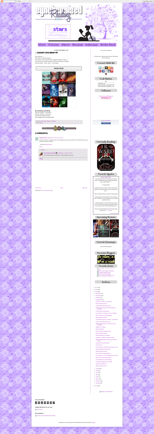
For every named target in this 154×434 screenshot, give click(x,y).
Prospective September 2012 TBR (104, 361)
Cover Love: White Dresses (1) (103, 321)
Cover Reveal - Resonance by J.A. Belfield (106, 313)
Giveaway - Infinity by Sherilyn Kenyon (105, 337)
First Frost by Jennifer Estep (102, 311)
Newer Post (38, 187)
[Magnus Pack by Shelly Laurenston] (106, 270)
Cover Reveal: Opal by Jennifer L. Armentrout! (107, 319)
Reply (40, 146)
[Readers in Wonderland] (105, 391)
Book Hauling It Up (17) (101, 366)
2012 (96, 291)
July (97, 370)
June (97, 372)
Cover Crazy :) (99, 345)
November (98, 295)
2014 (96, 287)
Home (61, 187)
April (97, 377)
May (97, 374)
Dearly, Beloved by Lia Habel (103, 335)
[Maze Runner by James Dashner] (105, 274)
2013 (96, 289)
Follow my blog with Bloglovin (106, 96)
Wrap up (41, 122)
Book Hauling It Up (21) (101, 303)
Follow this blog (106, 123)
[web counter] (39, 409)
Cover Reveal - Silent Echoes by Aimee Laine (107, 347)
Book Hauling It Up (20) (101, 317)
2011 (96, 385)
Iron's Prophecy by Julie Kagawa (103, 359)
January (98, 383)
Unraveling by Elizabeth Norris (103, 305)
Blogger (93, 422)
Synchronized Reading (45, 121)
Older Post (84, 187)
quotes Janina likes (106, 177)
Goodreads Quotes (114, 213)
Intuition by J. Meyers (101, 327)
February (98, 381)
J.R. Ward (109, 210)
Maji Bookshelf (43, 137)
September (99, 299)
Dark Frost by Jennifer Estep (102, 343)
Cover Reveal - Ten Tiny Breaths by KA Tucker (107, 355)
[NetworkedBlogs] (106, 120)
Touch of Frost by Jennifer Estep (103, 357)
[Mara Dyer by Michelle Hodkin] (105, 271)
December (98, 293)
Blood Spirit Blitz (100, 329)
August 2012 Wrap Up (101, 363)
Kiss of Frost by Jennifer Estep (103, 353)
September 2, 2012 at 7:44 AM (65, 153)
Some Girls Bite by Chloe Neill (103, 349)
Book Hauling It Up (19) (101, 333)
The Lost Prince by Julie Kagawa (104, 315)
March (97, 379)
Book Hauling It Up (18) (101, 351)
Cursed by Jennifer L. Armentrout (104, 301)
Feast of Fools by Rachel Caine (103, 331)
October (98, 297)
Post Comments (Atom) (47, 190)
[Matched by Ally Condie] (103, 273)
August (98, 368)
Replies (43, 150)
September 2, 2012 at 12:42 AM (55, 137)
